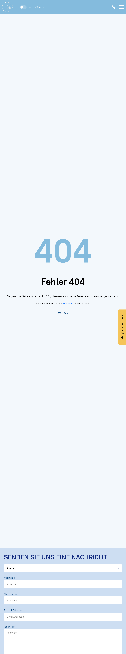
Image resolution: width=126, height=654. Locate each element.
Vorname (9, 578)
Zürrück (63, 313)
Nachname (10, 594)
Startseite (68, 303)
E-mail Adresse (13, 610)
